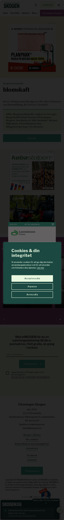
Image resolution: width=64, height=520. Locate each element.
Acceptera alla (32, 278)
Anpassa (32, 286)
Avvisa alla (32, 294)
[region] (32, 260)
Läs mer (40, 268)
